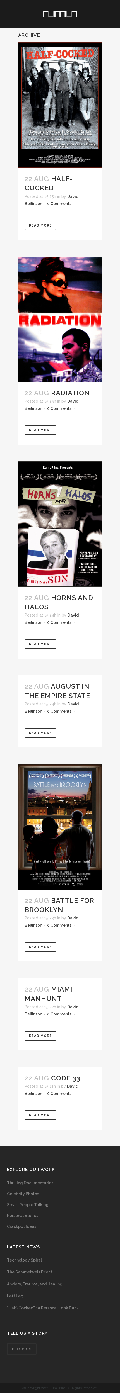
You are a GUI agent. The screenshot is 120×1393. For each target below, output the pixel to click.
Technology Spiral (24, 1260)
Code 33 (65, 1078)
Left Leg (15, 1296)
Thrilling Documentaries (30, 1183)
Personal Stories (22, 1215)
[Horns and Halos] (60, 524)
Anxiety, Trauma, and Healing (35, 1284)
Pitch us (22, 1349)
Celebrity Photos (23, 1194)
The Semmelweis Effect (29, 1272)
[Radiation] (60, 319)
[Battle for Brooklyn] (60, 827)
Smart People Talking (28, 1204)
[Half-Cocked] (60, 105)
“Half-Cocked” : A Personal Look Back (43, 1308)
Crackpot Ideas (21, 1226)
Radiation (70, 393)
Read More (40, 225)
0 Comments (59, 203)
